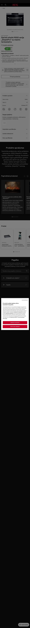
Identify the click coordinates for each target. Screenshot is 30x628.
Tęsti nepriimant (25, 299)
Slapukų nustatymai (15, 322)
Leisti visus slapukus (15, 326)
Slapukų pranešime (14, 317)
